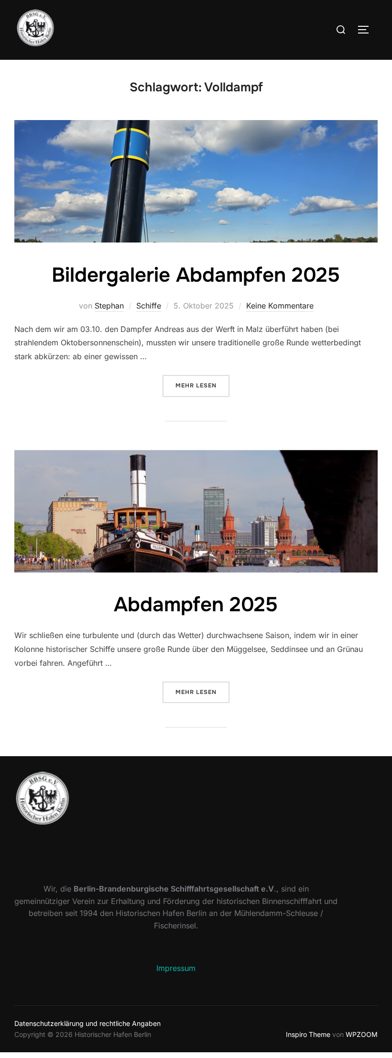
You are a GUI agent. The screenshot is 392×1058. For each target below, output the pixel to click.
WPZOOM (362, 1034)
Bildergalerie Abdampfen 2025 (196, 275)
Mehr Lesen (202, 385)
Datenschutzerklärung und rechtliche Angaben (87, 1023)
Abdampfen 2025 (196, 604)
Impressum (176, 968)
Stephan (109, 305)
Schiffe (148, 305)
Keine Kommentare (280, 305)
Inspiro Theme (308, 1034)
